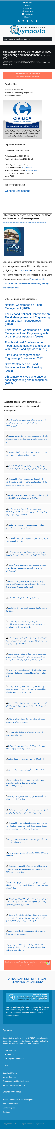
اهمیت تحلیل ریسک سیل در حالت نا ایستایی (24, 598)
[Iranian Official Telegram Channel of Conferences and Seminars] (27, 997)
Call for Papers (9, 1108)
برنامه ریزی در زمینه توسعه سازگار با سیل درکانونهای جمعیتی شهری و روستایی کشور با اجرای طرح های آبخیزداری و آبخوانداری (25, 624)
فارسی (28, 17)
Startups (6, 1112)
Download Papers (10, 1073)
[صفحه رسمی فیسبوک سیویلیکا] (27, 21)
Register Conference (16, 1059)
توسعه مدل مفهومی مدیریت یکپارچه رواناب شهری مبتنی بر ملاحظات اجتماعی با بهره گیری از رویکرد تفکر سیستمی (26, 705)
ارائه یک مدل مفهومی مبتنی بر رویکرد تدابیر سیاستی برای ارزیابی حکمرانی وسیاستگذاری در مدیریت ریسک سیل (27, 439)
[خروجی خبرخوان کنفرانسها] (32, 21)
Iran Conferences (11, 61)
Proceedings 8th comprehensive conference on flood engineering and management (25, 283)
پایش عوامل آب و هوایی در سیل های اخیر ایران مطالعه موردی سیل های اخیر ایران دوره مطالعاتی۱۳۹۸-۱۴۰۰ (25, 783)
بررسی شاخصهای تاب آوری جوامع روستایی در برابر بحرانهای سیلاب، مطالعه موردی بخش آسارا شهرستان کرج (26, 673)
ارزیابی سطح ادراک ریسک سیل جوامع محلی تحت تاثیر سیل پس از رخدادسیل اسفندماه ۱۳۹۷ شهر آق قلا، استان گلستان (27, 885)
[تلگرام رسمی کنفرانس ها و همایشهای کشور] (36, 21)
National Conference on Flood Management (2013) (23, 306)
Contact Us (11, 1050)
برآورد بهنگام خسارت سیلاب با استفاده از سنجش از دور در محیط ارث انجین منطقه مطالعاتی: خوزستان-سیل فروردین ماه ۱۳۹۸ (26, 869)
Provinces (28, 8)
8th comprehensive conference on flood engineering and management (26, 63)
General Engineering (29, 61)
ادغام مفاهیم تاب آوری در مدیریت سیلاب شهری (26, 770)
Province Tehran (33, 170)
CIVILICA (31, 1038)
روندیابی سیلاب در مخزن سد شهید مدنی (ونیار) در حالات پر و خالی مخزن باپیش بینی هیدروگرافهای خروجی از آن (26, 568)
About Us (10, 1055)
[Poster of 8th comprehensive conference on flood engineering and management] (14, 242)
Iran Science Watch (10, 1104)
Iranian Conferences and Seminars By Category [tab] (29, 980)
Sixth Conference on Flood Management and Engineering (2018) (23, 367)
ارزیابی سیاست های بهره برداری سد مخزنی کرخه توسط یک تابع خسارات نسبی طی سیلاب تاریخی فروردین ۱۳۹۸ (26, 423)
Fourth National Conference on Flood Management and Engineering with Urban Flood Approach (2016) (27, 346)
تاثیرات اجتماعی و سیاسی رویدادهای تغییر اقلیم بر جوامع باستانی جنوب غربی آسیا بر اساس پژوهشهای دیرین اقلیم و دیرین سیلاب (26, 947)
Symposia (40, 1124)
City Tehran (27, 168)
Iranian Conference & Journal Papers (18, 1099)
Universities (29, 11)
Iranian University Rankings (14, 1085)
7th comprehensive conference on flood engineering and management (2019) (26, 380)
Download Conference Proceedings (28, 76)
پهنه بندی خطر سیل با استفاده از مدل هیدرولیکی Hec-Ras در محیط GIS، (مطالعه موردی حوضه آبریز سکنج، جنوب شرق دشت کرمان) (26, 689)
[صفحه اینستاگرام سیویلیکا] (19, 21)
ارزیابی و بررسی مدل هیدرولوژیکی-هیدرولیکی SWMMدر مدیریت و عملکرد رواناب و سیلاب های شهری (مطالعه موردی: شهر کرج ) (27, 511)
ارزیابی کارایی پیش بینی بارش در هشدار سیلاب (26, 759)
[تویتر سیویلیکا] (23, 21)
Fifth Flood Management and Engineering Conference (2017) (24, 356)
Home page (28, 3)
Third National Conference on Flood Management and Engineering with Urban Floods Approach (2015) (27, 333)
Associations (28, 14)
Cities (28, 5)
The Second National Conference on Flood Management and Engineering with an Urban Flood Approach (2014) (27, 319)
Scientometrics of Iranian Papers (16, 1081)
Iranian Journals (9, 1077)
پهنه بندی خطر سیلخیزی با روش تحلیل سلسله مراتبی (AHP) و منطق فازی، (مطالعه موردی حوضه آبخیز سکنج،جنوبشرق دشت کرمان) (25, 584)
